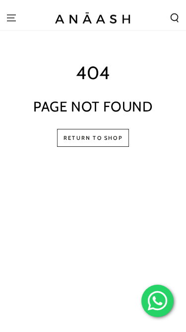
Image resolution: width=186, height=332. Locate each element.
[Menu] (11, 17)
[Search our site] (174, 17)
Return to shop (93, 137)
